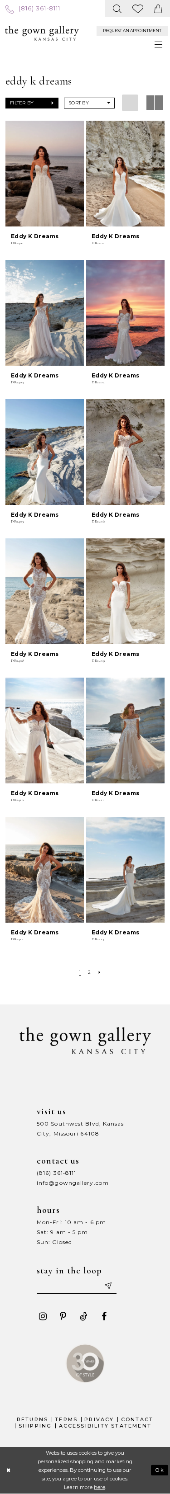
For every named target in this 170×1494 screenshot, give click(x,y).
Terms (66, 1419)
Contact (137, 1419)
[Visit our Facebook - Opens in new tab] (103, 1316)
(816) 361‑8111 (56, 1172)
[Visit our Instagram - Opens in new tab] (42, 1316)
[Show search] (117, 8)
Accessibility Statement (105, 1426)
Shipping (35, 1426)
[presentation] (44, 173)
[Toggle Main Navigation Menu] (159, 44)
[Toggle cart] (158, 8)
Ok (160, 1470)
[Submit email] (107, 1285)
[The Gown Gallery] (42, 33)
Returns (32, 1419)
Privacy (99, 1419)
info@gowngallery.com (73, 1182)
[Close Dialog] (8, 1470)
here (99, 1487)
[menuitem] (32, 8)
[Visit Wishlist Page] (138, 8)
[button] (31, 103)
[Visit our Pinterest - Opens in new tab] (63, 1316)
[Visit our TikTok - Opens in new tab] (83, 1316)
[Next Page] (99, 972)
